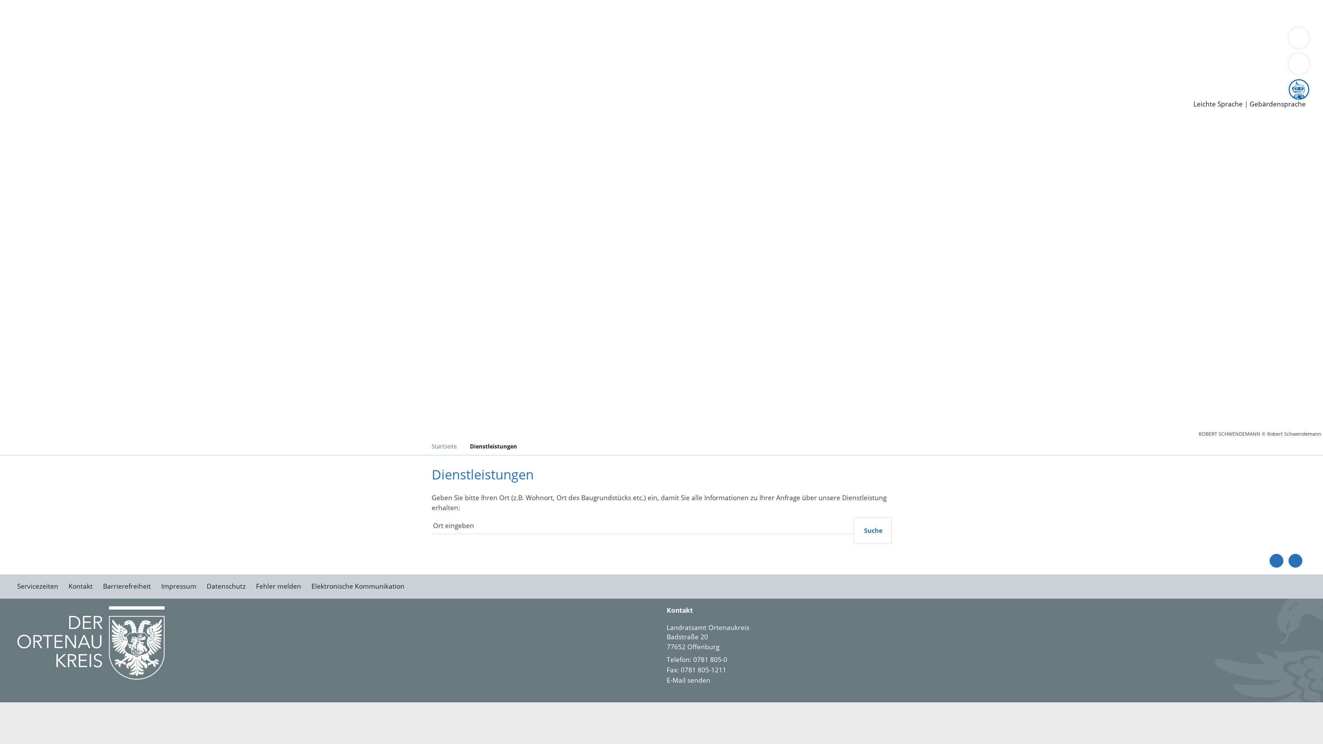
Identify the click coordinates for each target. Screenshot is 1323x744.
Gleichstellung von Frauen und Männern (505, 39)
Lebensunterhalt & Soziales (83, 13)
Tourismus (360, 39)
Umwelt (403, 13)
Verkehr (139, 13)
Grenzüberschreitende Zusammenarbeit (632, 39)
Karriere (12, 66)
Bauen (29, 13)
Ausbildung (135, 75)
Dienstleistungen (26, 4)
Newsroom (16, 84)
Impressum (178, 586)
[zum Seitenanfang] (1295, 561)
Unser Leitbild (293, 75)
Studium (167, 75)
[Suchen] (1299, 63)
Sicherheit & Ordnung (284, 13)
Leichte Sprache (1218, 104)
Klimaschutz (323, 39)
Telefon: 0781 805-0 (697, 659)
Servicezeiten (37, 586)
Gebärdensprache (1278, 104)
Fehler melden (278, 586)
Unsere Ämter (21, 22)
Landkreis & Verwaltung (37, 31)
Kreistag (12, 49)
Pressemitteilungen (49, 93)
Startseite (444, 446)
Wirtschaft (335, 13)
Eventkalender (93, 75)
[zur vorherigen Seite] (1276, 561)
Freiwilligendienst (243, 75)
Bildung (191, 39)
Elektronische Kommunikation (357, 586)
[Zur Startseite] (72, 177)
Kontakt (81, 586)
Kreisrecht (126, 57)
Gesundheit (371, 13)
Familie (164, 13)
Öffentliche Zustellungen (119, 93)
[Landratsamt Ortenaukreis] (986, 654)
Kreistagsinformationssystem (64, 57)
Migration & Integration (213, 13)
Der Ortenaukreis (46, 39)
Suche (873, 530)
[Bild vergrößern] (91, 643)
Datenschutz (226, 586)
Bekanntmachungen (409, 39)
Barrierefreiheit (127, 586)
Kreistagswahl (165, 57)
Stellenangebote (44, 75)
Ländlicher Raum (276, 39)
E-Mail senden (688, 680)
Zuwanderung (226, 39)
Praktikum (198, 75)
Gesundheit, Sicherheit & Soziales (126, 39)
